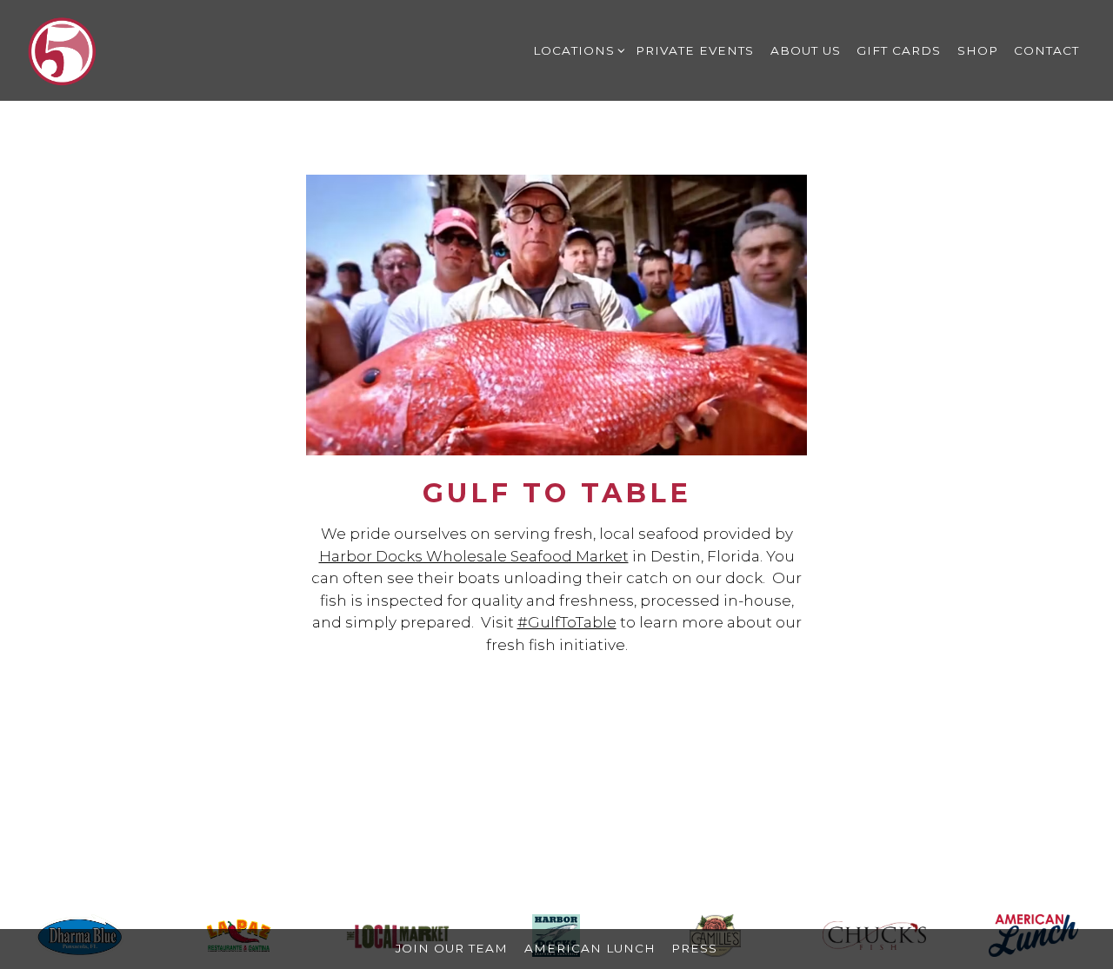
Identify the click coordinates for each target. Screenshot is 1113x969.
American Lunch (590, 948)
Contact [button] (1046, 50)
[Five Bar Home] (62, 49)
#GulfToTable (566, 622)
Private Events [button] (695, 50)
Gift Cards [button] (898, 50)
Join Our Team (452, 948)
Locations (576, 50)
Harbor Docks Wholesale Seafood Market (474, 556)
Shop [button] (977, 50)
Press (694, 948)
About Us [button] (805, 50)
